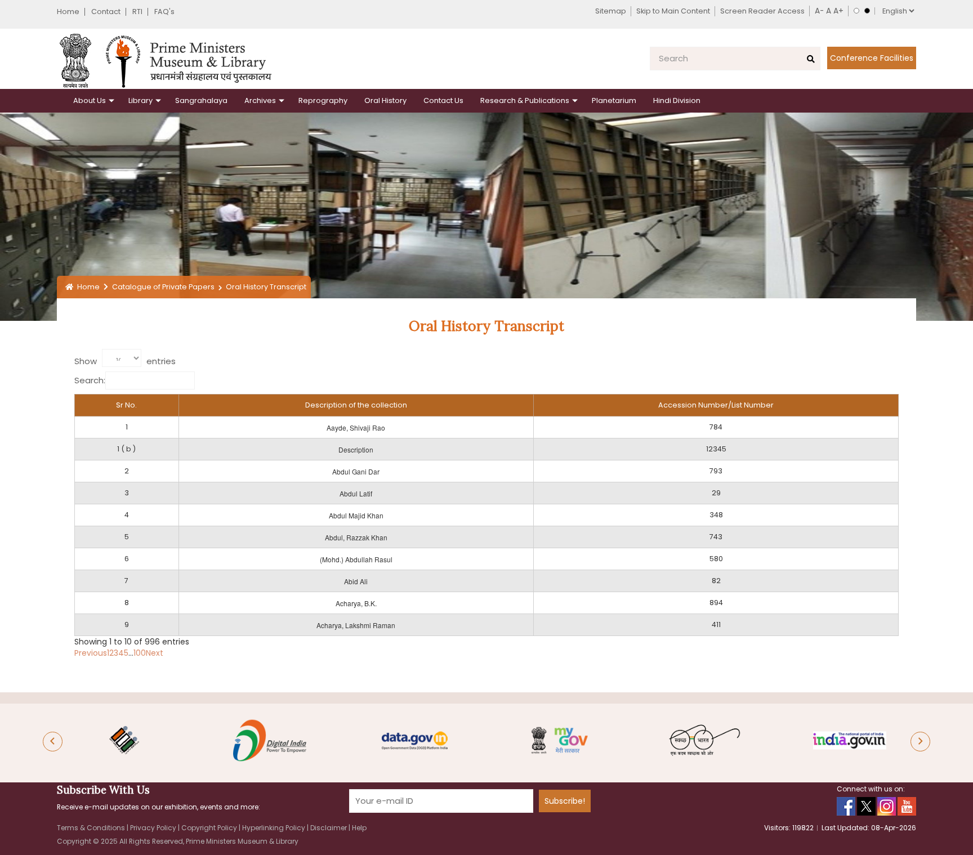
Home (68, 11)
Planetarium (614, 100)
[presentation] (53, 741)
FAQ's (164, 11)
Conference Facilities (871, 58)
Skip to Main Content (673, 11)
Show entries (125, 361)
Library (140, 100)
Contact (105, 11)
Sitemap (610, 11)
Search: (89, 380)
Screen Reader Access (762, 11)
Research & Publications (524, 100)
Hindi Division (676, 100)
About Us (89, 100)
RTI (137, 11)
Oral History (385, 100)
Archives (260, 100)
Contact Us (443, 100)
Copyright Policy (210, 827)
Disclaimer (329, 827)
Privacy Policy (154, 827)
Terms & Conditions (92, 827)
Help (359, 827)
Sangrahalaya (201, 100)
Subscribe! (564, 801)
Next (154, 653)
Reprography (322, 100)
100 (139, 653)
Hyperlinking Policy (274, 827)
